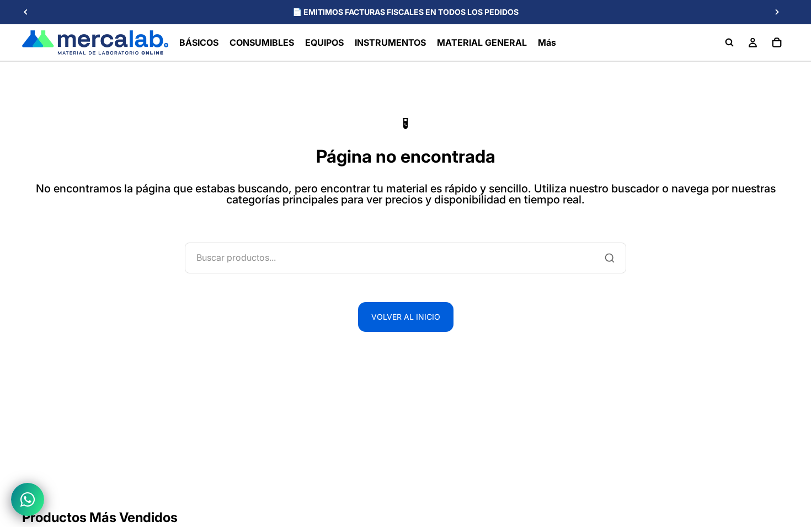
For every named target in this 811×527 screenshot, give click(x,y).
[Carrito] (777, 42)
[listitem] (547, 42)
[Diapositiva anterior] (26, 12)
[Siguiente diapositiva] (777, 12)
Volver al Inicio (405, 316)
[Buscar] (729, 42)
